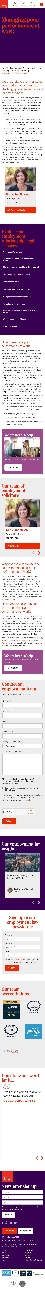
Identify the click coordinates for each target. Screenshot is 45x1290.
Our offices (25, 1230)
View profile (13, 546)
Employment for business (32, 68)
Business (18, 68)
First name (6, 701)
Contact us (13, 467)
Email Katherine (18, 210)
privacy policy (27, 800)
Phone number (8, 731)
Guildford (24, 640)
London (39, 638)
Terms (4, 1250)
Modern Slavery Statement (33, 1260)
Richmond (5, 640)
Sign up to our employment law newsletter (22, 922)
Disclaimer (5, 1257)
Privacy (4, 1253)
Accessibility (6, 1255)
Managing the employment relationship (15, 71)
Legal (3, 1260)
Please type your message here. (14, 752)
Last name (6, 711)
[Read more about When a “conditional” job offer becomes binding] (22, 875)
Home (4, 68)
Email (4, 721)
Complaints (28, 1253)
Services (10, 68)
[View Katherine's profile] (22, 513)
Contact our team (13, 52)
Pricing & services (30, 1257)
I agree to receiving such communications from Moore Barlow (22, 789)
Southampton (15, 640)
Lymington (32, 640)
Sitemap (27, 1255)
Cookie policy (28, 1250)
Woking (4, 643)
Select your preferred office (12, 741)
